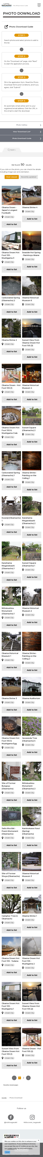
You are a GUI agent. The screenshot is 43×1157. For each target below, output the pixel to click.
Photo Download (16, 1098)
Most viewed (11, 177)
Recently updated (28, 177)
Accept (7, 1152)
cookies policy (12, 1148)
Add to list (12, 224)
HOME (4, 1098)
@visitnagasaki (10, 1122)
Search (12, 150)
